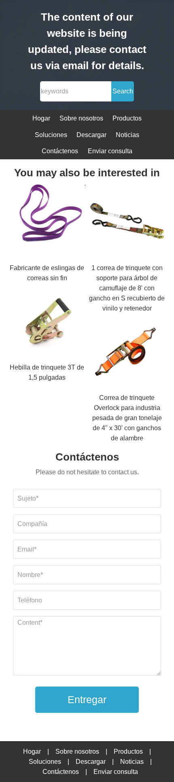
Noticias (127, 134)
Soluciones (51, 134)
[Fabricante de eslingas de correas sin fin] (47, 223)
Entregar (87, 699)
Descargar (91, 134)
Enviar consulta (110, 151)
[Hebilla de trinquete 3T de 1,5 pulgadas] (47, 323)
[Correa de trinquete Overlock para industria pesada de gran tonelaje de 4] (127, 353)
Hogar (41, 118)
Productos (127, 118)
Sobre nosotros (81, 118)
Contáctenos (60, 151)
